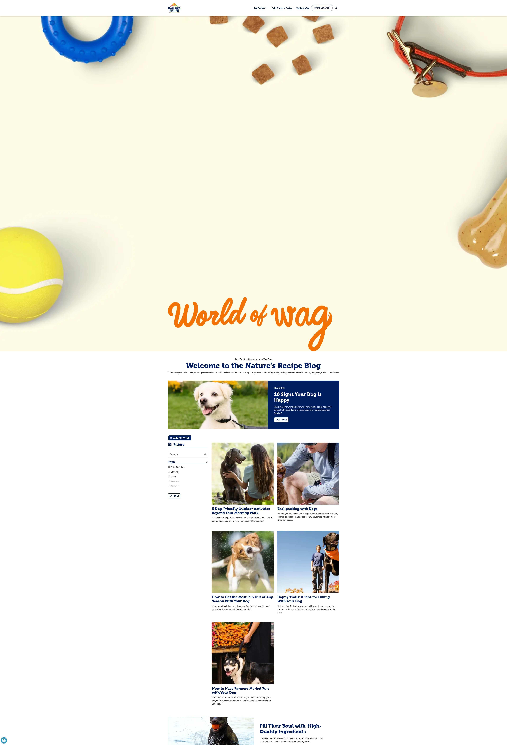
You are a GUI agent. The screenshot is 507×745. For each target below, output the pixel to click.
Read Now (281, 419)
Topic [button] (171, 462)
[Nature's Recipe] (174, 8)
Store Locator (321, 8)
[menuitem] (260, 8)
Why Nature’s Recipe (282, 7)
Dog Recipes (259, 7)
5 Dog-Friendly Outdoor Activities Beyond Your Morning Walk (241, 511)
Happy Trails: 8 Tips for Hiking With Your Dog (303, 599)
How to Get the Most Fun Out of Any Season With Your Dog (242, 599)
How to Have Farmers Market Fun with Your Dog (240, 691)
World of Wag (302, 7)
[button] (4, 740)
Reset (176, 495)
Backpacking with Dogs (297, 509)
